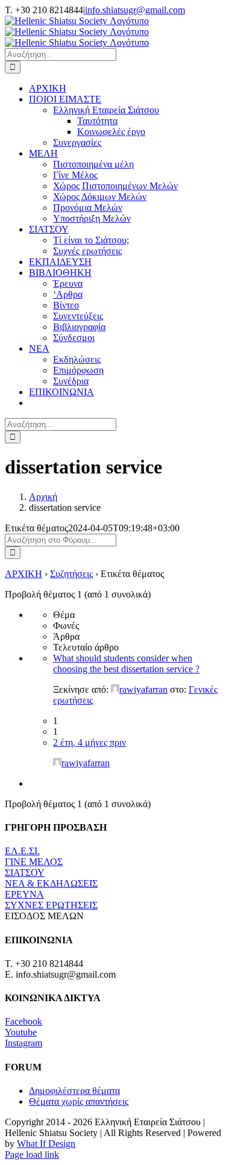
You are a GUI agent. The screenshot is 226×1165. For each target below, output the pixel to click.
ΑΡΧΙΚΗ (23, 574)
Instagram (23, 1043)
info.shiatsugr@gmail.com (135, 10)
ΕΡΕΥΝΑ (24, 894)
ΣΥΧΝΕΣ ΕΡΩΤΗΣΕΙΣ (51, 905)
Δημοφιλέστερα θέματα (74, 1090)
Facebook (23, 1021)
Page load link (32, 1154)
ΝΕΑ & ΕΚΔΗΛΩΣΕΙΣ (51, 883)
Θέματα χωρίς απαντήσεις (78, 1101)
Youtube (21, 1032)
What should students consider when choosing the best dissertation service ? (126, 663)
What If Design (46, 1143)
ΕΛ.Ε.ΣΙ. (22, 851)
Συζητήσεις (71, 574)
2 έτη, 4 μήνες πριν (89, 742)
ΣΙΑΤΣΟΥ (25, 872)
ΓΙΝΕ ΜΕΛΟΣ (34, 862)
